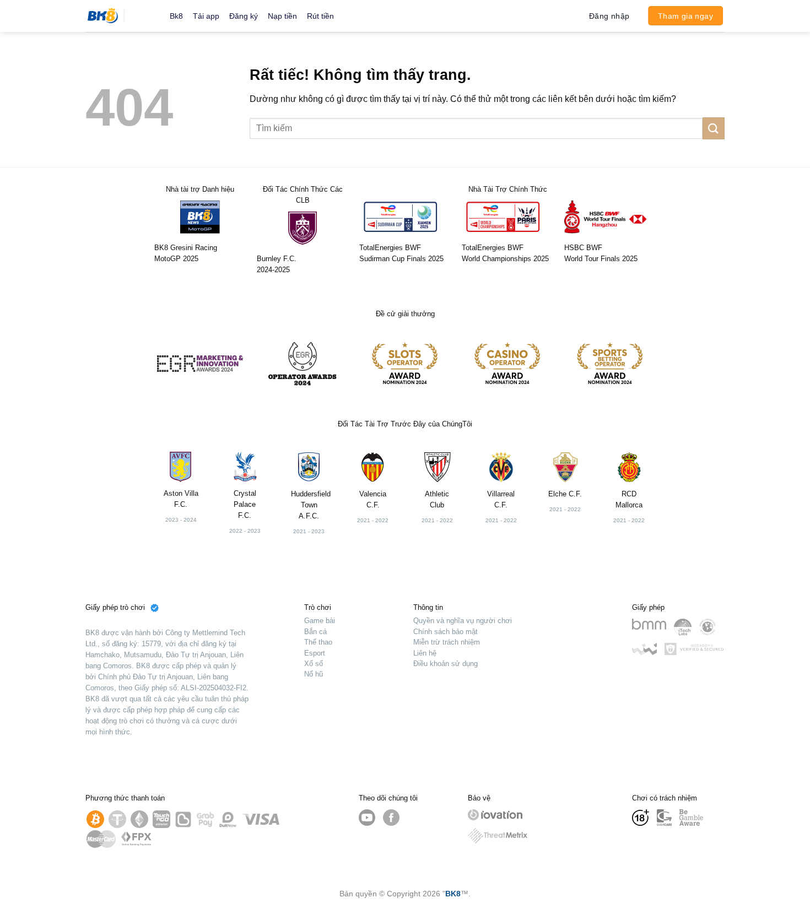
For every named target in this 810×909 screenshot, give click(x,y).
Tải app (206, 16)
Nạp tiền (282, 16)
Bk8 (176, 16)
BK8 (453, 893)
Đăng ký (243, 16)
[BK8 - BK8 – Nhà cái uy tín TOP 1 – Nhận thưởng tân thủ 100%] (119, 16)
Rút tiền (320, 16)
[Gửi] (714, 128)
